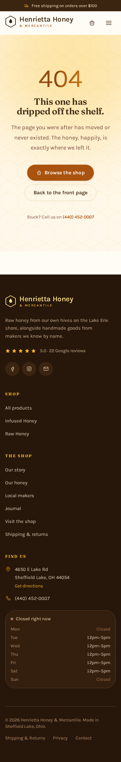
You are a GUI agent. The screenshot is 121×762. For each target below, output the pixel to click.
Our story (15, 470)
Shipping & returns (26, 534)
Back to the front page (61, 192)
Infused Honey (21, 421)
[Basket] (92, 23)
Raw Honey (17, 434)
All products (18, 408)
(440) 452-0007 (78, 217)
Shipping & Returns (25, 738)
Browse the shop (65, 172)
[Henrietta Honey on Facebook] (12, 369)
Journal (13, 508)
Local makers (19, 495)
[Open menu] (109, 23)
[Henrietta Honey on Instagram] (29, 369)
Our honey (16, 483)
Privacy (60, 738)
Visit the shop (20, 521)
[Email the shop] (46, 369)
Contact (84, 738)
